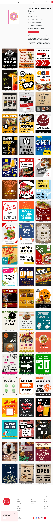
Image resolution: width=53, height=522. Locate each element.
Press (45, 499)
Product (5, 2)
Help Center (33, 501)
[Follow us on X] (41, 518)
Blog (32, 499)
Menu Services (19, 510)
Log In (49, 2)
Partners (45, 501)
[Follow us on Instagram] (39, 518)
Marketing (19, 503)
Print (32, 496)
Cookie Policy (7, 515)
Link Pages (19, 508)
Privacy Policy (46, 506)
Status (45, 508)
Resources (22, 2)
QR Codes (19, 506)
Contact (45, 503)
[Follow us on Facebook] (36, 518)
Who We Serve (11, 2)
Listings (18, 501)
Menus (18, 496)
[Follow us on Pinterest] (44, 518)
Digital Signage (19, 499)
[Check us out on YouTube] (33, 518)
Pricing (17, 2)
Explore (32, 503)
